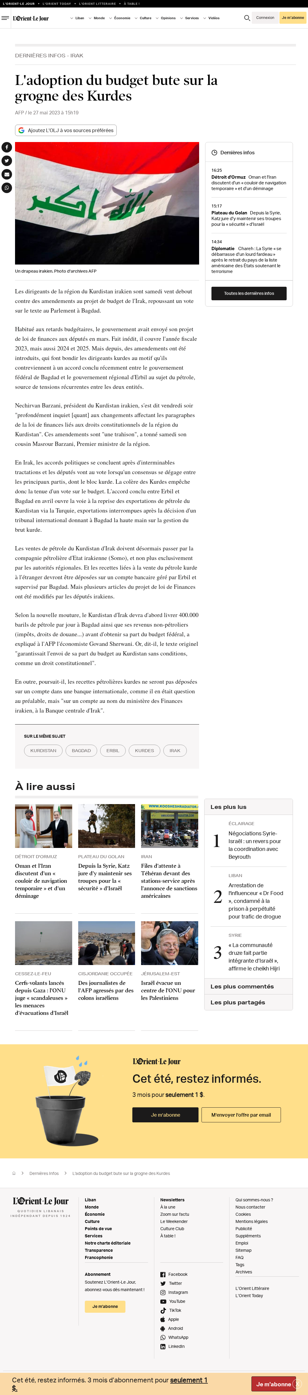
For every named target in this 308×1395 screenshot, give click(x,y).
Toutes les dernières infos (249, 293)
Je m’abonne (165, 1115)
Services (94, 1235)
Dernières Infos (40, 55)
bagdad (81, 750)
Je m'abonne (273, 1384)
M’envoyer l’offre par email (241, 1115)
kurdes (144, 750)
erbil (112, 750)
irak (175, 750)
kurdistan (43, 750)
